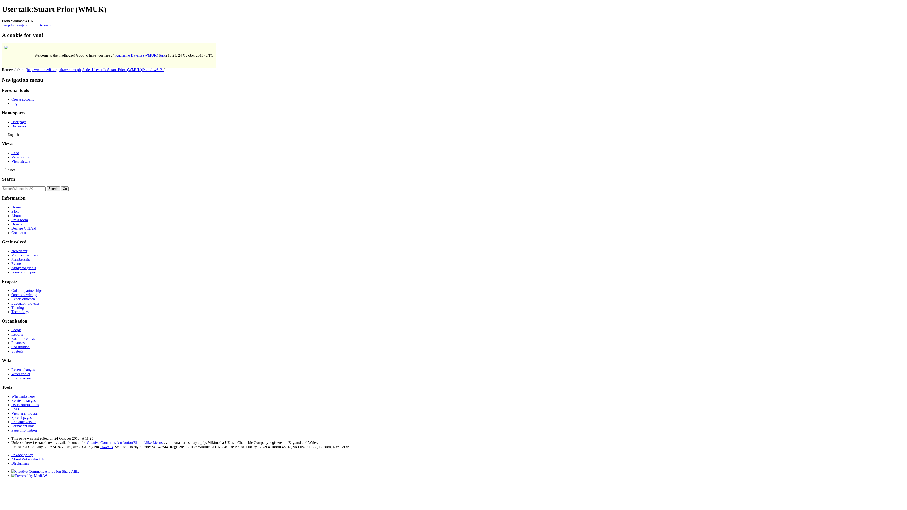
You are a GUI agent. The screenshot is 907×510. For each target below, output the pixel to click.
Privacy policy (22, 455)
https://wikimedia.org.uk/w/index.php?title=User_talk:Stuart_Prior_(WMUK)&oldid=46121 (95, 70)
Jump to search (42, 25)
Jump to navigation (16, 25)
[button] (4, 134)
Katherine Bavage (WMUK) (136, 55)
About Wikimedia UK (27, 459)
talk (163, 55)
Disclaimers (20, 463)
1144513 (106, 447)
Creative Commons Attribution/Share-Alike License (125, 443)
